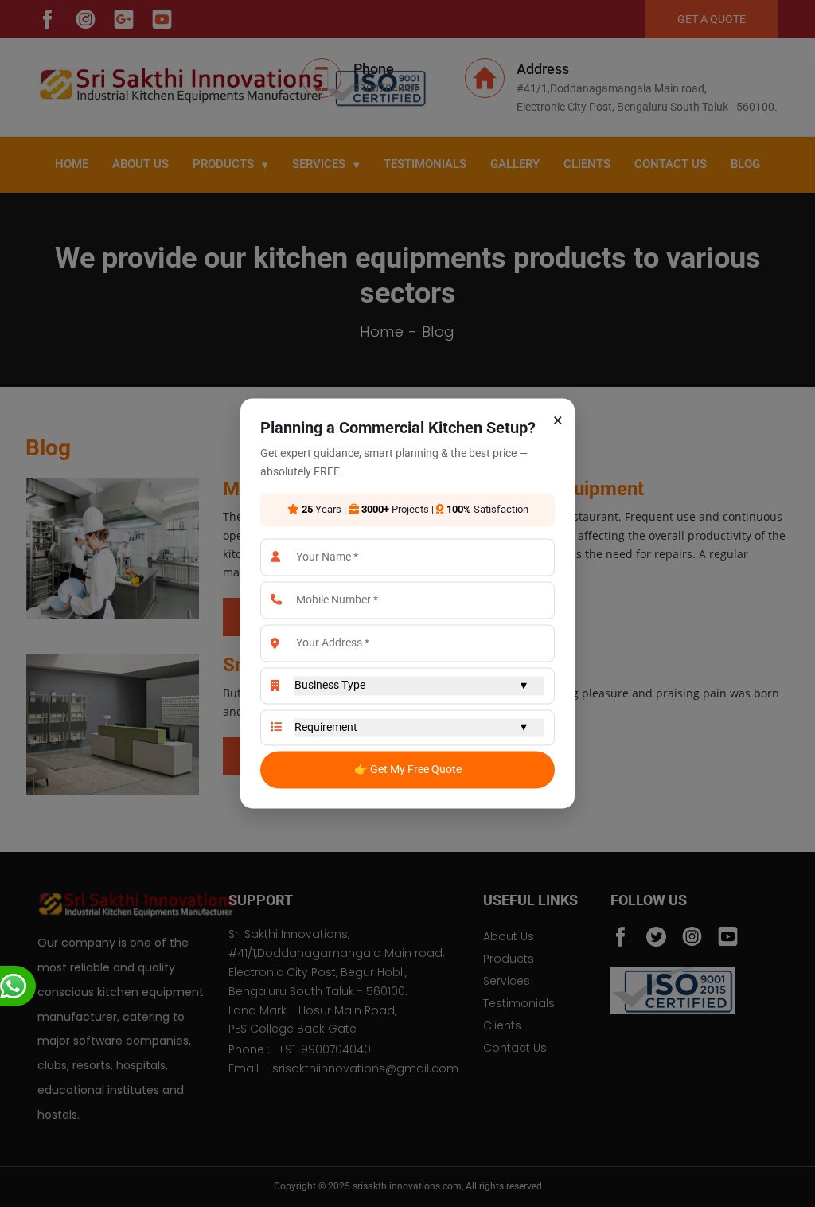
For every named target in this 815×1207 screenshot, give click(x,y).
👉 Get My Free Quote (408, 769)
